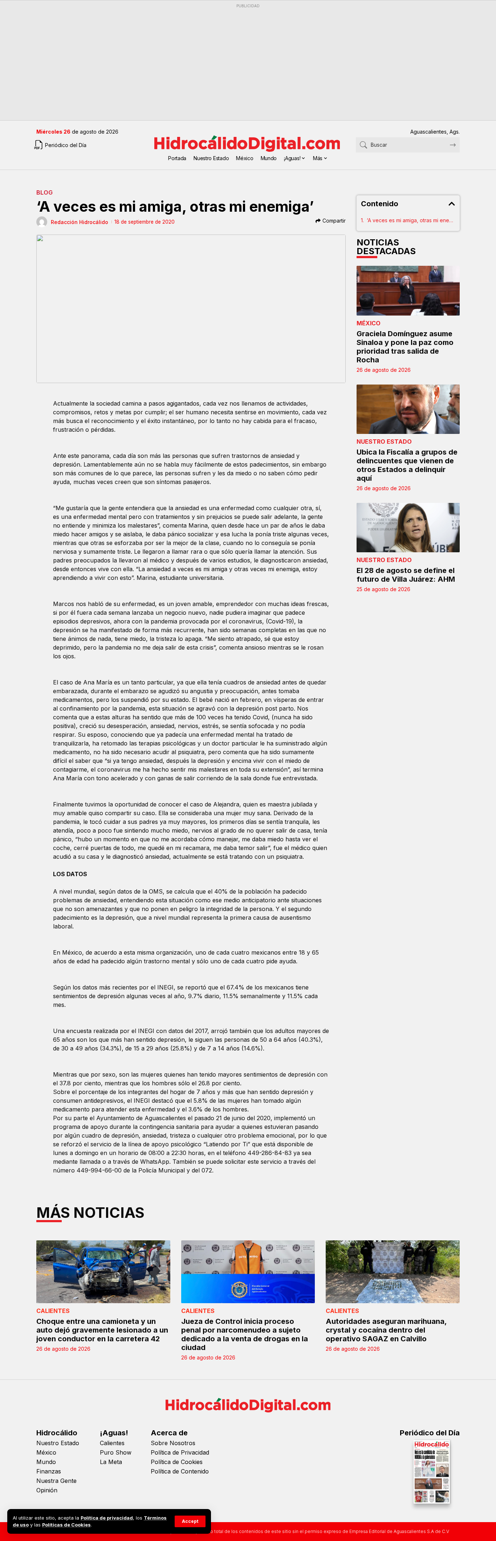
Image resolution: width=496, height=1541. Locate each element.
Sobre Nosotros (173, 1443)
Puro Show (115, 1452)
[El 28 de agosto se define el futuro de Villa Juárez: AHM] (408, 527)
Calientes (53, 1310)
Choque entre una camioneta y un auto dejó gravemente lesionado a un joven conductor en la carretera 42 (102, 1330)
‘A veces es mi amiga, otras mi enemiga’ (411, 220)
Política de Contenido (180, 1471)
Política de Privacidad (180, 1452)
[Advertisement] (248, 62)
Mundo (46, 1461)
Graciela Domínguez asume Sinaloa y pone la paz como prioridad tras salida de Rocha (405, 346)
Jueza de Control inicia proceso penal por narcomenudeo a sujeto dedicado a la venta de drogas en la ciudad (244, 1334)
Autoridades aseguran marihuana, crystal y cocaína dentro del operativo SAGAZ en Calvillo (386, 1330)
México (369, 323)
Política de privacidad (107, 1518)
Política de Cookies (177, 1461)
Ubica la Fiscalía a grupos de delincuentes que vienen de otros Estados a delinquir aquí (407, 465)
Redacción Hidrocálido (79, 222)
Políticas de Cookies (66, 1525)
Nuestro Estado (384, 441)
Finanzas (48, 1471)
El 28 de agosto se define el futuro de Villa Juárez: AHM (406, 575)
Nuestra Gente (56, 1480)
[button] (190, 1521)
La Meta (111, 1461)
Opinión (46, 1490)
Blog (44, 192)
